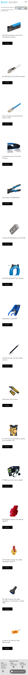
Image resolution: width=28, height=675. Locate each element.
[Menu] (26, 2)
